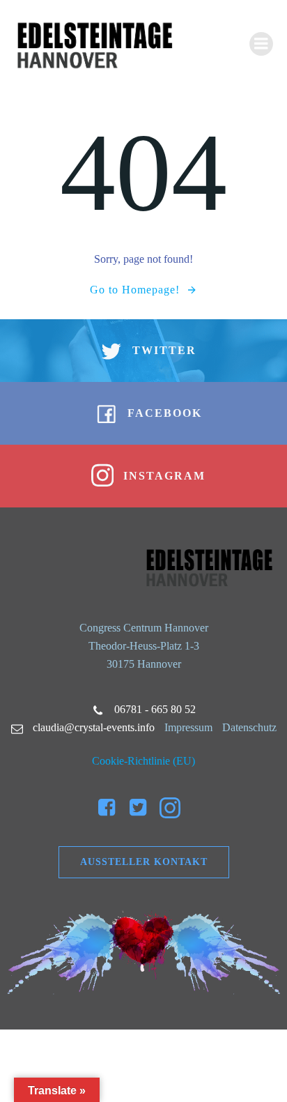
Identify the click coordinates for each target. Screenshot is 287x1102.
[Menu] (261, 44)
